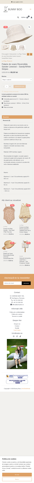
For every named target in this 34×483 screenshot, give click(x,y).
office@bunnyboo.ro (18, 304)
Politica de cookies (17, 314)
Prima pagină (5, 54)
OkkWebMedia (26, 388)
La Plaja (19, 54)
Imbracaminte (12, 54)
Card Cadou (17, 330)
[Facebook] (17, 336)
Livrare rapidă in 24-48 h (18, 1)
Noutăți (17, 328)
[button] (29, 27)
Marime (4, 76)
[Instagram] (13, 336)
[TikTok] (20, 336)
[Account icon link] (31, 17)
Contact (17, 326)
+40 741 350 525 (18, 300)
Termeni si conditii (17, 316)
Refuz (17, 479)
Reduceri (9, 61)
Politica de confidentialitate (17, 312)
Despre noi (17, 324)
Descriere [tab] (6, 117)
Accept (17, 474)
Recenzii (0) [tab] (6, 120)
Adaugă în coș (19, 86)
